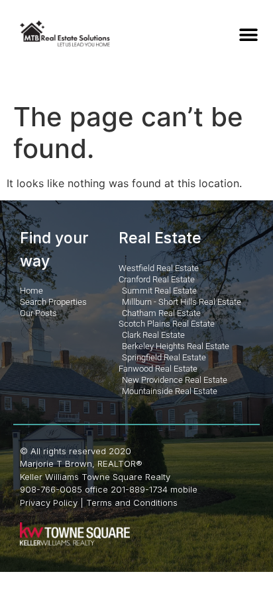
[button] (248, 35)
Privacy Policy (49, 502)
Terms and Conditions (132, 502)
